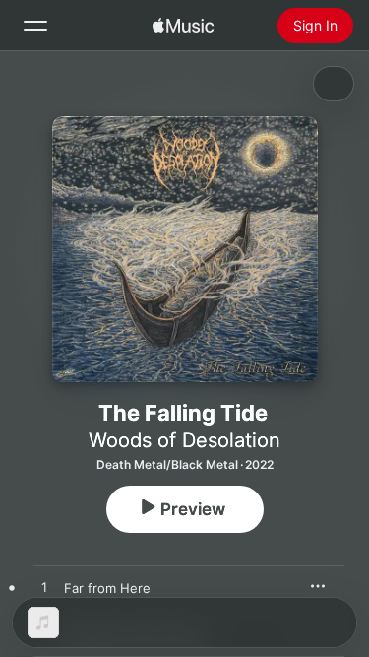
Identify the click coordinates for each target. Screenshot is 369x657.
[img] (183, 25)
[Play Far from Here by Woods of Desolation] (44, 588)
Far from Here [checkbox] (107, 588)
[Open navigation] (35, 25)
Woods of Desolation (184, 440)
